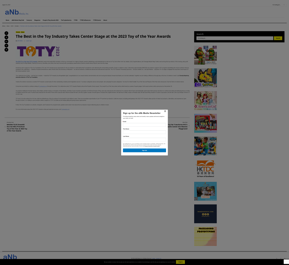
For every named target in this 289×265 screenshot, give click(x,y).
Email (124, 121)
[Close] (165, 111)
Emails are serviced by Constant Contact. (152, 146)
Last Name (126, 136)
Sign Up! (144, 150)
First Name (126, 129)
